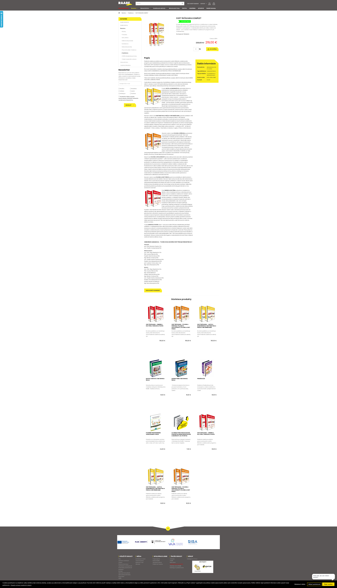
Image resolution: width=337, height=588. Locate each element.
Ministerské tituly (174, 8)
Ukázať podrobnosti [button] (314, 584)
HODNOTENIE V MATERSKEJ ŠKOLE (180, 379)
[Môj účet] (209, 4)
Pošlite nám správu (158, 564)
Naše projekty (156, 560)
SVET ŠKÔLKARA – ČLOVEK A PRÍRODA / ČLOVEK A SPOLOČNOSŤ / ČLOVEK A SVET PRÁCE (181, 327)
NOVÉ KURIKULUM (123, 8)
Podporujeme (156, 559)
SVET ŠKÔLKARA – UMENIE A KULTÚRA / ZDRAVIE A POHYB (154, 325)
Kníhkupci (122, 93)
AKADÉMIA (192, 8)
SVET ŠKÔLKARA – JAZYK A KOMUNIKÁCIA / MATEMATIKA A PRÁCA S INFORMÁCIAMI (206, 326)
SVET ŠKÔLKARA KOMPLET (142, 13)
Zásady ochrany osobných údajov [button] (21, 585)
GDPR (119, 578)
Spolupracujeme (157, 562)
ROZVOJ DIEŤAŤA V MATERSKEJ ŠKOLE (155, 379)
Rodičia (122, 88)
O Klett (171, 560)
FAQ (119, 559)
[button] (206, 3)
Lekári (133, 91)
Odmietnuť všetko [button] (299, 584)
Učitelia (122, 91)
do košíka (213, 49)
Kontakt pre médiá (140, 559)
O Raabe (172, 559)
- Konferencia (124, 44)
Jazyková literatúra (125, 65)
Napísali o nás (139, 562)
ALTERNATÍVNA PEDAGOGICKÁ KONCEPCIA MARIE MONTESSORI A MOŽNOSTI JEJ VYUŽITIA (181, 434)
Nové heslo (121, 576)
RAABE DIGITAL (124, 25)
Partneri (133, 93)
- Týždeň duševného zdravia (128, 59)
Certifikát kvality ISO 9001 (176, 564)
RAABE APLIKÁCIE (124, 22)
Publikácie (130, 13)
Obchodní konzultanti (124, 573)
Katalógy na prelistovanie (177, 567)
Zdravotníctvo (144, 8)
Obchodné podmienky (193, 3)
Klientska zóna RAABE (175, 566)
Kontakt (203, 3)
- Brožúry (123, 31)
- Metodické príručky (126, 47)
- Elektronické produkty (126, 40)
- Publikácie (124, 53)
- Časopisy (123, 34)
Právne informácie (123, 564)
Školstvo (133, 8)
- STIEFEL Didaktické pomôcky (128, 56)
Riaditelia (134, 88)
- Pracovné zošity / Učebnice (128, 50)
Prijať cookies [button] (328, 584)
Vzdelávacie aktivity (159, 8)
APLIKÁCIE (201, 8)
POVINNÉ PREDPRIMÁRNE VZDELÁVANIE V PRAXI (153, 433)
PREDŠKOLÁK (201, 378)
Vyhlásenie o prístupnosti (125, 566)
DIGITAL (184, 8)
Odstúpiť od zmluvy (192, 559)
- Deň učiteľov (124, 37)
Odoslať (128, 105)
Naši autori (173, 562)
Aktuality (138, 564)
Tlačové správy (140, 560)
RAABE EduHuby (211, 8)
